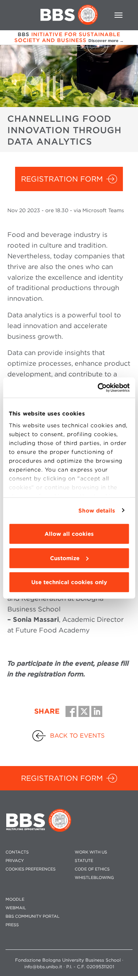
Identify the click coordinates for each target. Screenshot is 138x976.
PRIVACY (15, 861)
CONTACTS (17, 852)
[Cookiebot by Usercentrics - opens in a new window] (98, 387)
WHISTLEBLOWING (94, 878)
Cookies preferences (31, 869)
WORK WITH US (91, 852)
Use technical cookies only (69, 582)
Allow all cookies (69, 534)
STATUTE (84, 861)
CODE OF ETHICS (92, 869)
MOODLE (15, 899)
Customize (64, 558)
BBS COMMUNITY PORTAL (33, 916)
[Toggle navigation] (118, 15)
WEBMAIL (16, 908)
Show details (96, 510)
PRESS (12, 925)
